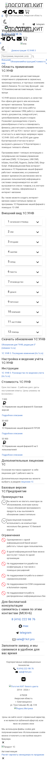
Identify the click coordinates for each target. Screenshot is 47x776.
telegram (25, 632)
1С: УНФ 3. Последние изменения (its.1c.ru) (22, 353)
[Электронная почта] (21, 11)
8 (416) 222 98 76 (12, 34)
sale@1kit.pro (25, 639)
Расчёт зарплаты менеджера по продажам (23, 754)
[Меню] (3, 7)
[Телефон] (15, 11)
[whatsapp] (10, 11)
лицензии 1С (27, 482)
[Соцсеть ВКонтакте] (23, 679)
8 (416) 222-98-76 (25, 668)
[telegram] (4, 11)
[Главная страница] (23, 686)
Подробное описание (12, 415)
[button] (24, 5)
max (25, 626)
